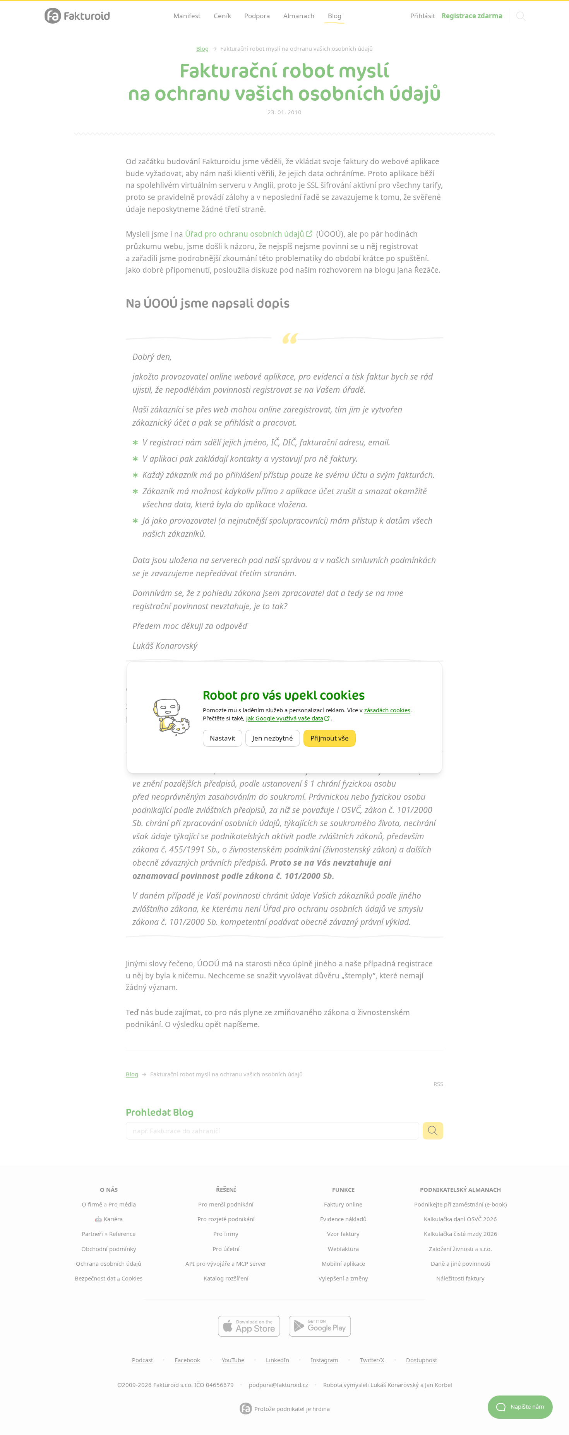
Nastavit (226, 738)
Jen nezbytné (276, 738)
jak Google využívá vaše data (284, 718)
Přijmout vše (333, 738)
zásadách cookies (387, 710)
